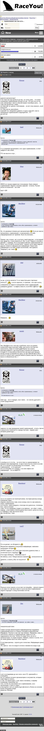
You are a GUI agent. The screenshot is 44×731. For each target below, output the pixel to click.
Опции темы (38, 72)
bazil (21, 127)
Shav (21, 166)
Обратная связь (7, 724)
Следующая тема (27, 707)
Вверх (41, 725)
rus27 (22, 526)
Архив (41, 724)
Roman (21, 80)
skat (21, 262)
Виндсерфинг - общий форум (9, 19)
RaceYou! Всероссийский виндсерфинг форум (14, 18)
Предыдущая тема (17, 707)
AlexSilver (21, 203)
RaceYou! (32, 18)
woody (22, 331)
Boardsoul (21, 483)
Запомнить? (40, 24)
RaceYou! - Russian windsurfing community (25, 724)
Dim (21, 603)
